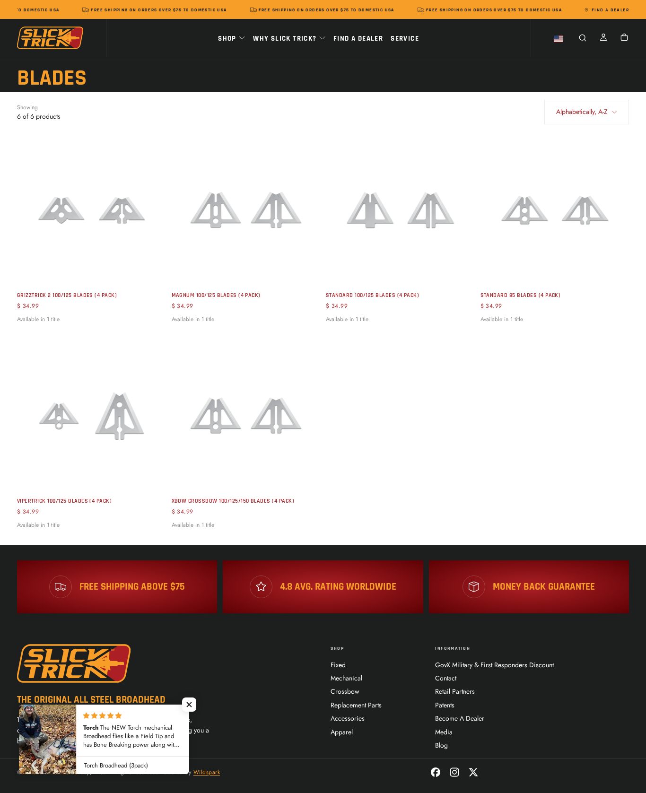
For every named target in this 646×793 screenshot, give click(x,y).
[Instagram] (454, 772)
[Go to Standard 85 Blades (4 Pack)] (554, 210)
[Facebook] (435, 772)
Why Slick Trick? (284, 38)
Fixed (338, 665)
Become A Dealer (459, 718)
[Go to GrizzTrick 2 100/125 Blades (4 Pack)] (91, 210)
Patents (444, 705)
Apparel (342, 732)
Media (444, 732)
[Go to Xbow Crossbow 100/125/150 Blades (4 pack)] (246, 415)
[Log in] (603, 39)
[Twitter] (473, 772)
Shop (227, 38)
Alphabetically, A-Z (582, 111)
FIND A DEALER (610, 10)
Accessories (348, 718)
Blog (441, 745)
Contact (445, 678)
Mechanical (346, 678)
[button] (560, 38)
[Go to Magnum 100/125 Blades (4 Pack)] (246, 210)
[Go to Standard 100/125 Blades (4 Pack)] (400, 210)
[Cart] (624, 39)
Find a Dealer (358, 38)
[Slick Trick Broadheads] (74, 663)
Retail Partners (455, 691)
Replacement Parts (356, 705)
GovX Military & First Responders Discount (494, 665)
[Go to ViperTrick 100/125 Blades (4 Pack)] (91, 415)
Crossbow (345, 691)
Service (405, 38)
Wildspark (206, 772)
